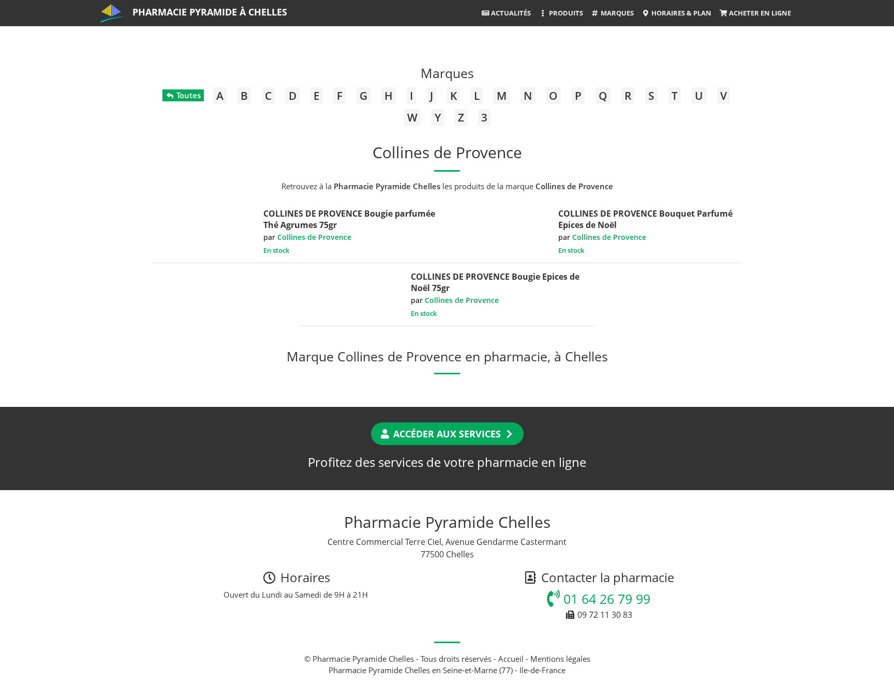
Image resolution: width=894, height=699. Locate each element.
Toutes (187, 95)
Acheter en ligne (759, 13)
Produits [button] (565, 13)
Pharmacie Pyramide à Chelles (209, 12)
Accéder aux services (447, 434)
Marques (616, 13)
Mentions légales (560, 659)
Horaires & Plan (680, 13)
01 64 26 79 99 (605, 598)
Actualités (510, 13)
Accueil (511, 659)
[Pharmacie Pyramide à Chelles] (112, 13)
